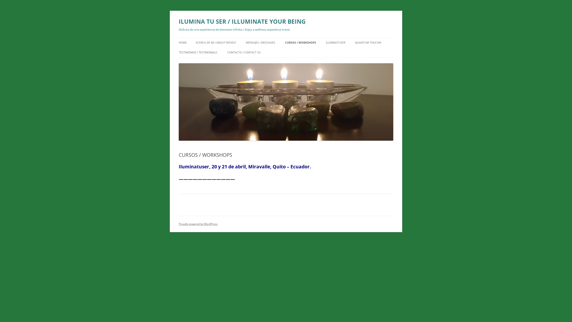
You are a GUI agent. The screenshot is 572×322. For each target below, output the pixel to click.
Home (183, 42)
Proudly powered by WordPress (198, 224)
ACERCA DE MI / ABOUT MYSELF (216, 42)
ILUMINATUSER (335, 42)
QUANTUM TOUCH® (368, 42)
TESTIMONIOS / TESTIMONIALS (198, 52)
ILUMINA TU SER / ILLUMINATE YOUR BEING (242, 21)
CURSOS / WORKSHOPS (300, 42)
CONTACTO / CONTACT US (244, 52)
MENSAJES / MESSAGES (260, 42)
